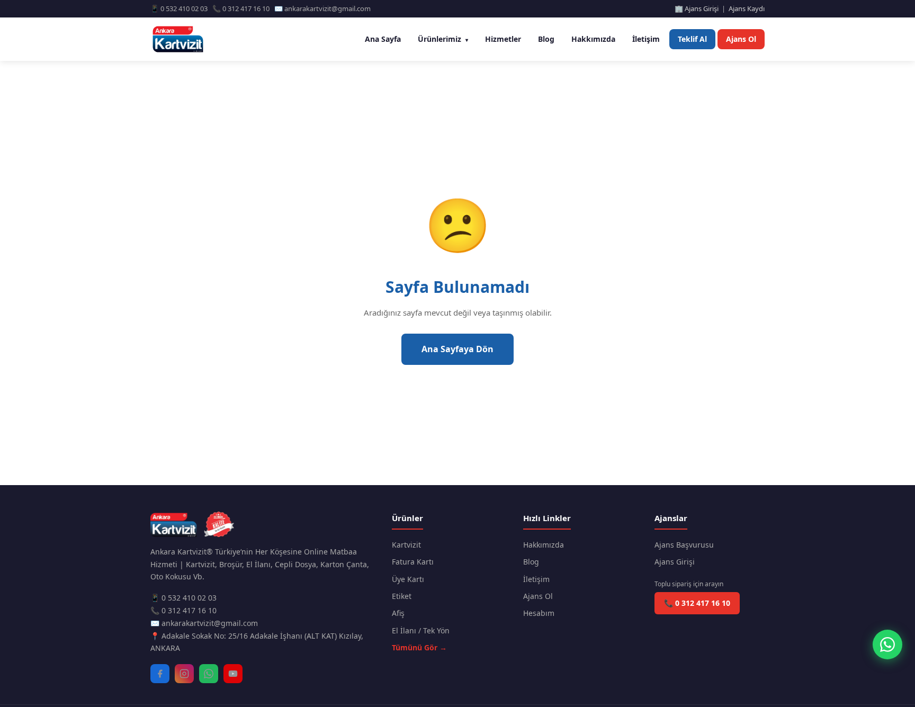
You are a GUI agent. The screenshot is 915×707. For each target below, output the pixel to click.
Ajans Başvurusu (684, 545)
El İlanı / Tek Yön (421, 630)
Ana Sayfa (383, 39)
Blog (546, 39)
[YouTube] (233, 673)
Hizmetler (503, 39)
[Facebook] (159, 673)
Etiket (401, 596)
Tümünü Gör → (419, 647)
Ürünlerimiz (443, 39)
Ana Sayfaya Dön (457, 349)
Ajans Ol (741, 39)
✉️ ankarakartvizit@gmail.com (204, 623)
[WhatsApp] (208, 673)
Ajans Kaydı (747, 8)
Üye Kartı (408, 579)
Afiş (398, 613)
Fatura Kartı (413, 562)
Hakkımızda (593, 39)
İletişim (646, 39)
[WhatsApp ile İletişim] (887, 644)
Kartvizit (406, 545)
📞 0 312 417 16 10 (183, 610)
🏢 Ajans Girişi (697, 8)
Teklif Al (692, 39)
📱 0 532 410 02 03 (183, 598)
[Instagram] (184, 673)
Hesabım (538, 613)
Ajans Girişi (674, 562)
